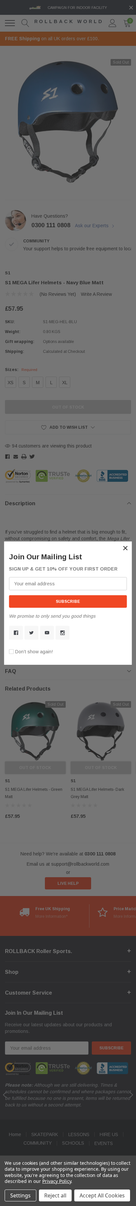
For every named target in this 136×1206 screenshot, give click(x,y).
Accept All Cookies (102, 1195)
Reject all (55, 1195)
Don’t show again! (34, 651)
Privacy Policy (56, 1181)
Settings (20, 1195)
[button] (125, 548)
